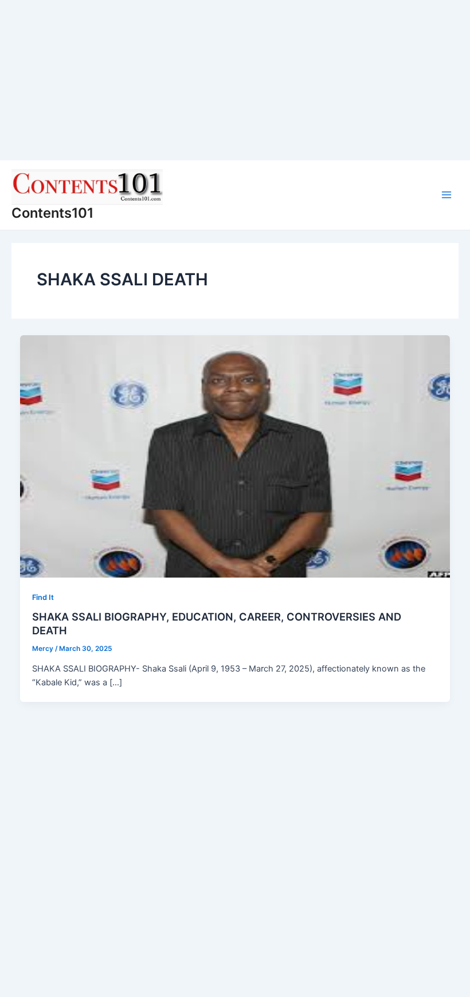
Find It (43, 597)
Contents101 (52, 213)
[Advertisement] (235, 80)
